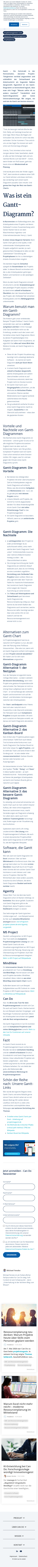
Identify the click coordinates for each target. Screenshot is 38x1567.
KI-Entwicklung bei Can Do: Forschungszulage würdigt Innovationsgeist (18, 1469)
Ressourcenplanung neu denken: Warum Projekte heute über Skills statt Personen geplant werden (19, 1336)
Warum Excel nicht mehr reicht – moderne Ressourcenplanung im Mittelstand (18, 1408)
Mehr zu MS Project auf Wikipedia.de (17, 958)
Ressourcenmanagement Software (16, 1428)
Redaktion (10, 1345)
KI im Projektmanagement (13, 1497)
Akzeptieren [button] (14, 24)
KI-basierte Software (11, 1493)
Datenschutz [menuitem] (23, 1556)
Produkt (18, 1518)
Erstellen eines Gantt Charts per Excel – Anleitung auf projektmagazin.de (19, 1119)
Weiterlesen (30, 1369)
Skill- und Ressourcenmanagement (16, 1362)
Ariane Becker (11, 1476)
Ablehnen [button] (24, 24)
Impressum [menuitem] (13, 1556)
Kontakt (18, 1545)
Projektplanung (9, 40)
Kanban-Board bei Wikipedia (18, 1133)
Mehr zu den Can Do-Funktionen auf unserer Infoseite (19, 1032)
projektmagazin (20, 1351)
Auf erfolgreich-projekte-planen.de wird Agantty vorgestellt (16, 924)
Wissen (18, 1536)
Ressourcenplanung (24, 1365)
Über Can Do (18, 1527)
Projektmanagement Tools (13, 33)
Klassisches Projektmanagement (15, 36)
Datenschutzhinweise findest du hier (19, 1249)
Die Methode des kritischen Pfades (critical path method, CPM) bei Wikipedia (20, 1127)
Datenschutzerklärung (9, 8)
